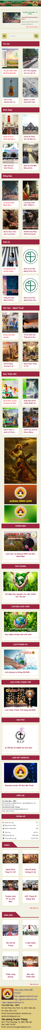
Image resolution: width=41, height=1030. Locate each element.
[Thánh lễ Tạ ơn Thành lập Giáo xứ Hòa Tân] (10, 124)
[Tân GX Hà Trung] (10, 930)
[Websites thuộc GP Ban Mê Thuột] (20, 773)
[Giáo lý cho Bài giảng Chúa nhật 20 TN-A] (30, 257)
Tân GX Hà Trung (10, 944)
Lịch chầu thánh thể (20, 682)
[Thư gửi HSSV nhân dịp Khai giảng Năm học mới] (10, 58)
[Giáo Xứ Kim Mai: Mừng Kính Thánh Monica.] (30, 153)
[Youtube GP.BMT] (20, 514)
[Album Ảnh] (20, 494)
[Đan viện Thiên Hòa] (30, 962)
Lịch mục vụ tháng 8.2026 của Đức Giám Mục (20, 555)
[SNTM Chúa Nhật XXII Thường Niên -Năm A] (30, 219)
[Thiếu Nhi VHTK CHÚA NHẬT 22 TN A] (30, 389)
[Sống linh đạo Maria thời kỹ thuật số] (10, 286)
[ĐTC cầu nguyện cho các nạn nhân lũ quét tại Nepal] (30, 58)
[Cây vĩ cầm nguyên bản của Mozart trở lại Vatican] (10, 87)
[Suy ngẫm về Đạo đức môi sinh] (20, 622)
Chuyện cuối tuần (20, 606)
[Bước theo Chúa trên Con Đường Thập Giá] (10, 219)
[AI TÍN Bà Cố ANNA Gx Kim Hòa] (20, 735)
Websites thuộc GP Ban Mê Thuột (19, 785)
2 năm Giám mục (30, 944)
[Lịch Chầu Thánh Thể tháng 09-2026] (20, 697)
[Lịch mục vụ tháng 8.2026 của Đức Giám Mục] (20, 541)
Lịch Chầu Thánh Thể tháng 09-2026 (20, 710)
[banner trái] (20, 460)
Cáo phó (20, 720)
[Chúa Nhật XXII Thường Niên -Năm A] (11, 18)
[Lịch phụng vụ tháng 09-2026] (20, 659)
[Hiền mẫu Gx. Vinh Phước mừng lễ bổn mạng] (10, 153)
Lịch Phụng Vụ (20, 644)
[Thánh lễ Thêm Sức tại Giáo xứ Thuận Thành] (30, 124)
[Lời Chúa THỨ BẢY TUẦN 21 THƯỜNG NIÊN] (30, 190)
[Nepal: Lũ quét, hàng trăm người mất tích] (30, 87)
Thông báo (20, 526)
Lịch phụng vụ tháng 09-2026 (17, 672)
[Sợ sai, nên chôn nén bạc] (10, 323)
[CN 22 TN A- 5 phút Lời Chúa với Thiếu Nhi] (10, 389)
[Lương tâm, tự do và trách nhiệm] (10, 257)
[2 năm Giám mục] (30, 930)
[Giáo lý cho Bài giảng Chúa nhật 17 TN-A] (30, 286)
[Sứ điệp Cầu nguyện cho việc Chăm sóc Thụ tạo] (20, 581)
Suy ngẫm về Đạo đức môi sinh (18, 634)
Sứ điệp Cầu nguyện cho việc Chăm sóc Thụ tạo (20, 595)
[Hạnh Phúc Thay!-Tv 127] (30, 352)
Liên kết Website (20, 757)
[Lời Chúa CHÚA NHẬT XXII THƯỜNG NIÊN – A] (10, 190)
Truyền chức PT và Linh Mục (10, 899)
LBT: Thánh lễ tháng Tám (30, 897)
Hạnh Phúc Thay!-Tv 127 (10, 870)
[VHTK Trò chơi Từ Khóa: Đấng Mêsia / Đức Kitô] (30, 418)
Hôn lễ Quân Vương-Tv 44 (30, 870)
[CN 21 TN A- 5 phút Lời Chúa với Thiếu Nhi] (10, 418)
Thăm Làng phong (10, 975)
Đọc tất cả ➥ (34, 908)
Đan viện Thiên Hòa (30, 975)
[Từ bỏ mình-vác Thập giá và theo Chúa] (30, 323)
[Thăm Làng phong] (10, 962)
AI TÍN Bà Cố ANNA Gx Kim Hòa (18, 747)
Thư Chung (20, 566)
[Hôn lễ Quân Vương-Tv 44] (10, 352)
